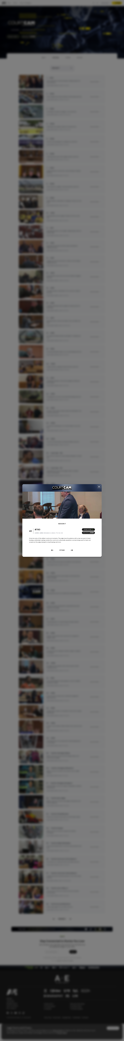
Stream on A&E (87, 529)
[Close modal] (99, 487)
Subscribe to (86, 532)
